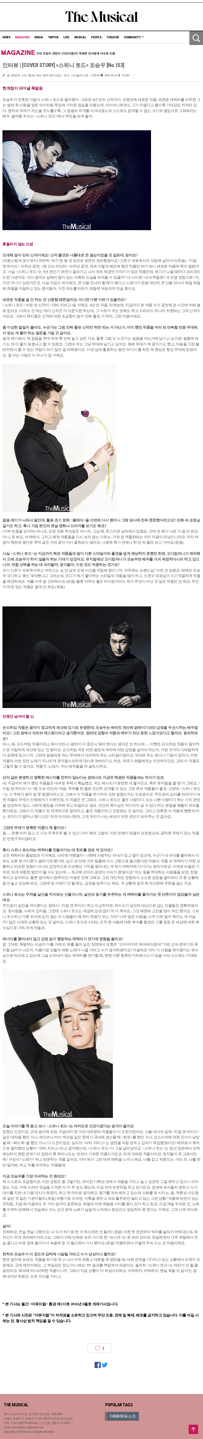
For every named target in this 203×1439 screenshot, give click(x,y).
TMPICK (53, 37)
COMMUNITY (132, 37)
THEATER (112, 37)
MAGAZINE (22, 37)
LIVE (66, 37)
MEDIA (38, 37)
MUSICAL (80, 37)
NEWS (6, 37)
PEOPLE (96, 37)
